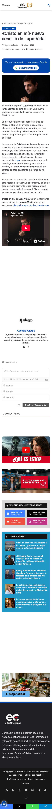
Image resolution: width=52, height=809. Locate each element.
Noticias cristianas (16, 23)
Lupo (17, 160)
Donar (31, 779)
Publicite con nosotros (34, 775)
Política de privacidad (16, 779)
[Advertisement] (26, 16)
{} (33, 379)
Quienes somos (15, 775)
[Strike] (14, 379)
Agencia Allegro (11, 45)
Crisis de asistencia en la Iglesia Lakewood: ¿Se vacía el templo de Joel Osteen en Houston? (31, 545)
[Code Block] (27, 379)
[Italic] (7, 379)
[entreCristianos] (12, 729)
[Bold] (4, 379)
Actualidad (29, 23)
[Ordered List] (17, 379)
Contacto (26, 783)
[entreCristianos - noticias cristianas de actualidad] (26, 5)
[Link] (30, 379)
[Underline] (11, 379)
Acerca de (40, 779)
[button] (26, 450)
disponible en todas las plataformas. (31, 205)
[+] (36, 379)
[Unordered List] (20, 379)
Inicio (5, 23)
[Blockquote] (23, 379)
